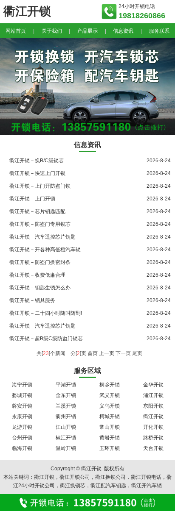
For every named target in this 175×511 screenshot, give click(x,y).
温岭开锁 (66, 448)
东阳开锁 (153, 406)
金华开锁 (153, 385)
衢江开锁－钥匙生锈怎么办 (40, 288)
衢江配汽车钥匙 (108, 486)
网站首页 (16, 31)
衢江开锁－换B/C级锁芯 (36, 161)
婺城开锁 (22, 395)
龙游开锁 (22, 427)
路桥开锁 (153, 438)
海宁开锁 (22, 385)
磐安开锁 (22, 406)
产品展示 (87, 31)
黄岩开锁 (109, 438)
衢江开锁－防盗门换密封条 (40, 262)
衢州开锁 (66, 416)
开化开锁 (153, 427)
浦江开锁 (153, 395)
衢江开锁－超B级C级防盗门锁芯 (46, 339)
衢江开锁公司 (74, 477)
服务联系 (159, 31)
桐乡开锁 (109, 385)
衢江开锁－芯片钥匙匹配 (37, 211)
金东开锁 (66, 395)
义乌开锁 (109, 406)
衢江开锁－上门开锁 (32, 199)
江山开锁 (66, 427)
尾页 (137, 353)
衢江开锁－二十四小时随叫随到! (45, 313)
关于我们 (52, 31)
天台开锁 (153, 448)
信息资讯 (123, 31)
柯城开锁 (109, 416)
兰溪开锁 (66, 406)
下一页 (123, 353)
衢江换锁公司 (110, 477)
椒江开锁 (66, 438)
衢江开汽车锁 (146, 486)
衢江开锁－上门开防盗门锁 (40, 186)
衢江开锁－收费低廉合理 (37, 275)
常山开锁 (109, 427)
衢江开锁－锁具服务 (32, 300)
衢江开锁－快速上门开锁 (37, 173)
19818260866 (142, 15)
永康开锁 (22, 416)
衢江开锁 (153, 416)
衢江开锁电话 (146, 477)
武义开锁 (109, 395)
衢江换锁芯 (72, 486)
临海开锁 (22, 448)
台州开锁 (22, 438)
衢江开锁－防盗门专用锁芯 (40, 224)
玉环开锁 (109, 448)
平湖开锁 (66, 385)
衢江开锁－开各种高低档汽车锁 (45, 250)
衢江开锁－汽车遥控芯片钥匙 (42, 237)
